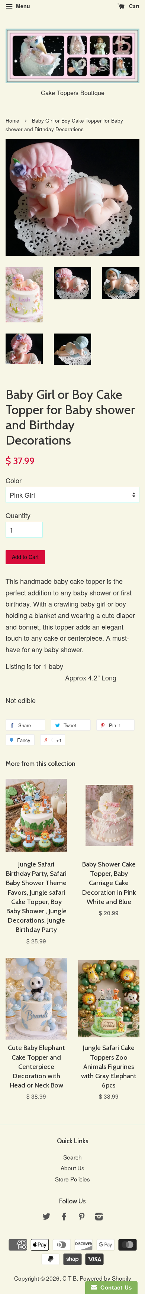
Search (72, 1157)
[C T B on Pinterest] (81, 1217)
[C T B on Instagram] (99, 1217)
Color (14, 480)
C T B (69, 1278)
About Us (72, 1168)
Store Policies (72, 1179)
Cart (133, 6)
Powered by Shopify (105, 1278)
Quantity (18, 515)
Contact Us (114, 1287)
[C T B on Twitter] (46, 1217)
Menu (22, 6)
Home (12, 120)
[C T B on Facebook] (64, 1217)
